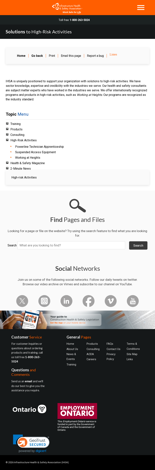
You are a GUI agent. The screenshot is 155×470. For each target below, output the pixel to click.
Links (130, 359)
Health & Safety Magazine (27, 163)
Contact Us (113, 349)
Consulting (17, 135)
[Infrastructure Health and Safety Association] (65, 7)
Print (52, 56)
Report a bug (95, 56)
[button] (31, 443)
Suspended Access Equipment (35, 152)
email (29, 381)
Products (16, 129)
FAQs (110, 343)
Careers (91, 359)
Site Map (132, 354)
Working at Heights (27, 157)
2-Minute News (20, 168)
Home (70, 343)
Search (12, 245)
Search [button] (138, 245)
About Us (72, 349)
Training (15, 124)
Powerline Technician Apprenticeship (39, 146)
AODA (90, 354)
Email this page (71, 56)
